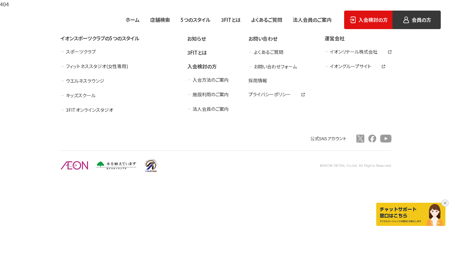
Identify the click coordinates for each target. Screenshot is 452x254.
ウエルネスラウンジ (85, 80)
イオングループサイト (350, 66)
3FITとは (231, 20)
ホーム (132, 20)
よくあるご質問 (266, 20)
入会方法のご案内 (211, 79)
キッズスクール (81, 95)
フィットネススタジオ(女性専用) (97, 66)
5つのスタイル (195, 20)
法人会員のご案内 (312, 20)
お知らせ (196, 38)
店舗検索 (160, 20)
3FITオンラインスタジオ (89, 109)
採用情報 (258, 80)
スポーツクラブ (81, 51)
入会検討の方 (202, 66)
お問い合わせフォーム (275, 66)
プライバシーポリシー (270, 94)
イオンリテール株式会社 (354, 51)
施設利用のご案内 (211, 94)
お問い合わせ (263, 38)
